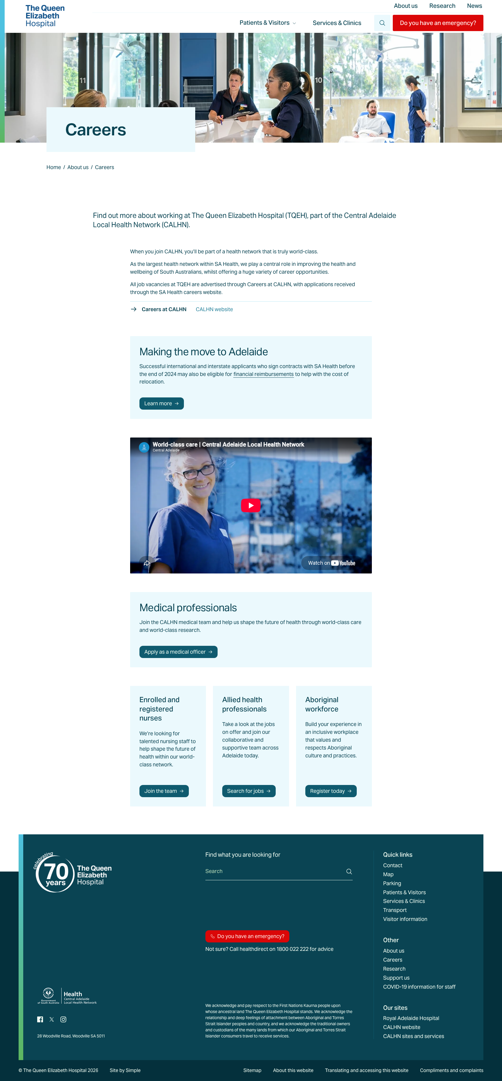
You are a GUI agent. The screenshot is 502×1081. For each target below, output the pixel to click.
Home (53, 167)
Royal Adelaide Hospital (411, 1018)
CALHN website (401, 1027)
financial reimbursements (264, 374)
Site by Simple (125, 1070)
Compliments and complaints (451, 1070)
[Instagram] (63, 1019)
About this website (293, 1070)
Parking (392, 883)
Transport (395, 910)
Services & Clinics (337, 23)
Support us (396, 978)
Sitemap (252, 1070)
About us (406, 6)
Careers (392, 960)
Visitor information (405, 919)
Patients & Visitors (404, 892)
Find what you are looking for (242, 854)
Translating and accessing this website (366, 1070)
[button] (438, 23)
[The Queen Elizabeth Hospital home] (45, 16)
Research (442, 6)
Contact (392, 865)
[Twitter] (52, 1019)
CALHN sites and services (413, 1036)
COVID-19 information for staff (419, 987)
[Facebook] (40, 1019)
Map (388, 874)
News (474, 6)
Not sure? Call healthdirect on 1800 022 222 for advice (269, 949)
